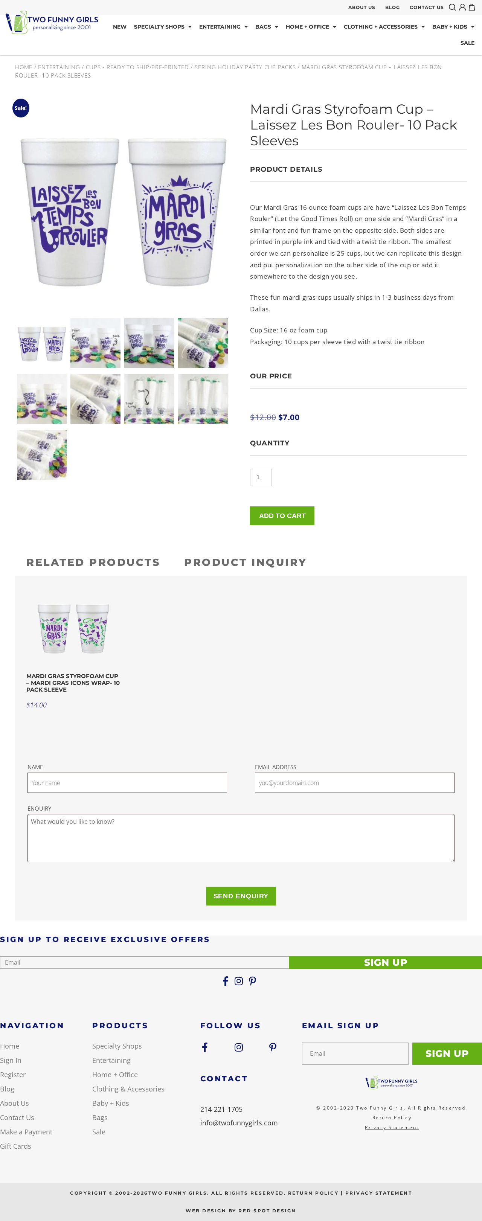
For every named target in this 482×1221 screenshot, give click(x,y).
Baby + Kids (449, 26)
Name (35, 767)
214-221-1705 (221, 1109)
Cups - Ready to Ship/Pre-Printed (137, 67)
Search (454, 7)
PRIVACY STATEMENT (378, 1193)
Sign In (10, 1060)
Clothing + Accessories (381, 26)
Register (13, 1074)
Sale (467, 43)
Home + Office (307, 26)
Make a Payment (26, 1131)
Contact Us (427, 7)
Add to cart (282, 516)
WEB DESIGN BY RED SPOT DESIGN (241, 1210)
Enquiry (39, 808)
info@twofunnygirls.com (239, 1122)
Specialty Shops (159, 26)
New (120, 26)
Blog (392, 7)
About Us (361, 7)
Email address (275, 767)
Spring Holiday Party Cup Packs (245, 67)
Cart (473, 7)
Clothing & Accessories (128, 1088)
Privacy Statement (392, 1127)
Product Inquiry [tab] (245, 562)
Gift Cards (15, 1146)
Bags (263, 26)
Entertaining (220, 26)
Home (23, 67)
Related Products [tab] (93, 562)
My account (463, 7)
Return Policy (392, 1117)
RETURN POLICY (313, 1193)
